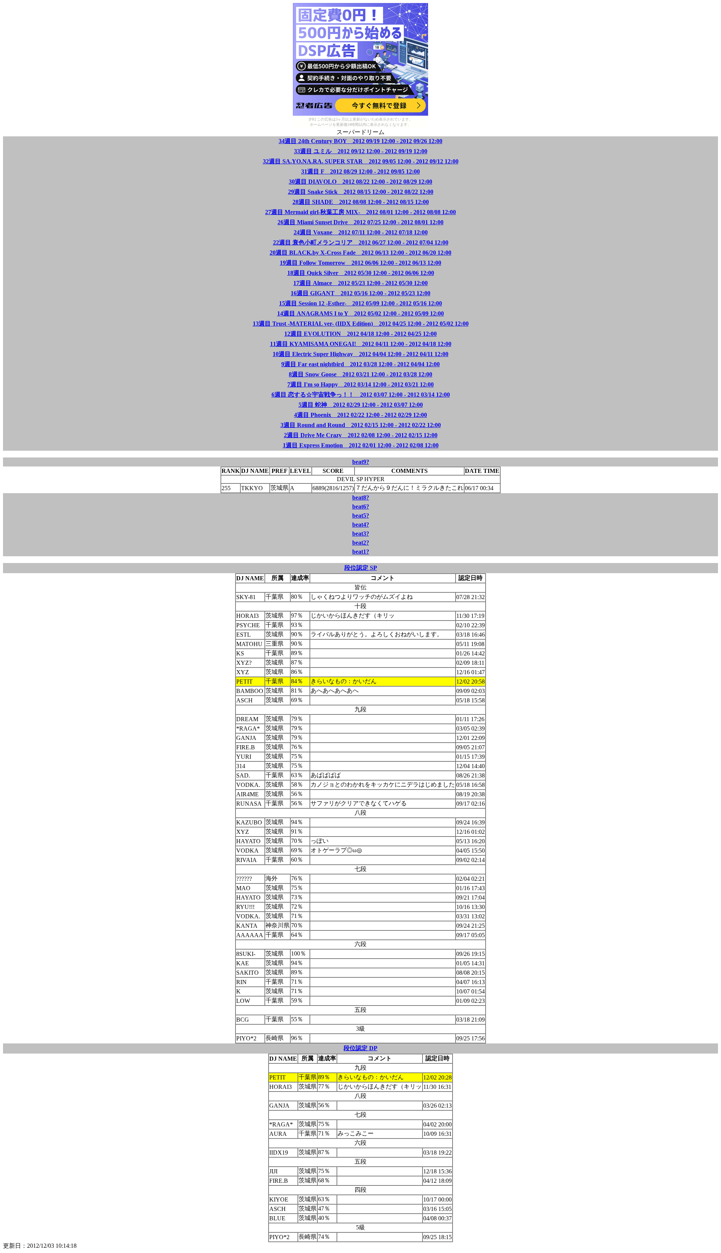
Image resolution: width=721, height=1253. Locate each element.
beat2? (360, 542)
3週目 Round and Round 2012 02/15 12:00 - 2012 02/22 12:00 (361, 425)
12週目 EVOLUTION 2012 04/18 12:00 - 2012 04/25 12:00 (360, 334)
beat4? (360, 524)
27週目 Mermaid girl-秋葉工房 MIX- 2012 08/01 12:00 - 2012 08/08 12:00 (360, 212)
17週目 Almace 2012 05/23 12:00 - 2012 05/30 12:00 (360, 283)
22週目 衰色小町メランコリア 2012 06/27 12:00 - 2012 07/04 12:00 (360, 242)
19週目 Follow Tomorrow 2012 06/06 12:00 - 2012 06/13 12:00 (360, 263)
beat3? (360, 533)
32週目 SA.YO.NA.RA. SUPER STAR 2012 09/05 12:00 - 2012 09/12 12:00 (361, 161)
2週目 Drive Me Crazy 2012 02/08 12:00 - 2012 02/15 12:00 (360, 435)
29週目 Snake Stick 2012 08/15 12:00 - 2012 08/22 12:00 (360, 192)
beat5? (360, 515)
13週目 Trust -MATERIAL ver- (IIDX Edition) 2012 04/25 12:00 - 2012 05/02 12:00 (361, 323)
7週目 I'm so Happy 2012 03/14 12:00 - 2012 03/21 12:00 (360, 384)
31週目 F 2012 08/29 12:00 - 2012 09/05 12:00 (360, 171)
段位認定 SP (360, 568)
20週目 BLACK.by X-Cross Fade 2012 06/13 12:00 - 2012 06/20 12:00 (360, 252)
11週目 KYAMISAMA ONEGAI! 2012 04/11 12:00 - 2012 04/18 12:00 (360, 344)
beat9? (360, 462)
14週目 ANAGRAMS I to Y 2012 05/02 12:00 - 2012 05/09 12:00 (360, 313)
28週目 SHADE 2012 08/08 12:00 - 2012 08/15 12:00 (361, 202)
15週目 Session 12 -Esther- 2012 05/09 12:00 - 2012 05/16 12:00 (360, 303)
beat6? (360, 506)
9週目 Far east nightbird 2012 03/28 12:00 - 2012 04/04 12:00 (360, 364)
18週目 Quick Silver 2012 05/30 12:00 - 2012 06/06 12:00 (360, 273)
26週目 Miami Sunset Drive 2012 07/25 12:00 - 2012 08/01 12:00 (360, 222)
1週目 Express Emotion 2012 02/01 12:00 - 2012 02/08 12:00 (361, 445)
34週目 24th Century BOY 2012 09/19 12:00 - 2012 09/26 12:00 (360, 141)
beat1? (360, 551)
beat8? (360, 497)
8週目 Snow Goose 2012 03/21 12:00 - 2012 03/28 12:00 (360, 374)
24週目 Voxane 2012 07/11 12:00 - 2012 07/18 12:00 (361, 232)
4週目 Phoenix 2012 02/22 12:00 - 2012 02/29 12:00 (360, 415)
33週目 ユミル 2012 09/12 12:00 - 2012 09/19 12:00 (360, 151)
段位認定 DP (360, 1048)
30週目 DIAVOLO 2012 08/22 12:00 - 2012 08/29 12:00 (360, 181)
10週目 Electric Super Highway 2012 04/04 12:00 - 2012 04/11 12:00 (360, 354)
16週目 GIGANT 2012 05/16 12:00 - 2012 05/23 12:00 (360, 293)
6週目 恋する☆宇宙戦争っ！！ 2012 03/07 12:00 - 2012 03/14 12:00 (361, 394)
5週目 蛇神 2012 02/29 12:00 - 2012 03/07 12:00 (361, 405)
